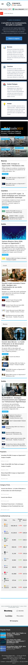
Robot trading (5, 129)
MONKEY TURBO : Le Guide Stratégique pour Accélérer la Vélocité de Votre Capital (16, 217)
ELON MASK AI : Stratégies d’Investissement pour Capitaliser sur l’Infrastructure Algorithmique (14, 400)
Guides (3, 224)
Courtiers (4, 191)
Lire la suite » (5, 173)
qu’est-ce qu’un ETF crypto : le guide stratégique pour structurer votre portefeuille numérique (14, 195)
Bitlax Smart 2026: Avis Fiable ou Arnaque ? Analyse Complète (7, 153)
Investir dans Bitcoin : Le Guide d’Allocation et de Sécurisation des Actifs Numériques (13, 344)
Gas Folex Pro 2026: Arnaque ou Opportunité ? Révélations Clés (16, 641)
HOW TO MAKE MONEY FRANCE (17, 420)
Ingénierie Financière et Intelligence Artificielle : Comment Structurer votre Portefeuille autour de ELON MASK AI (13, 418)
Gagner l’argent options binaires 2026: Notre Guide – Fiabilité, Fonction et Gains (14, 440)
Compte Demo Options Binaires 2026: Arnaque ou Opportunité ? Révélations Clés (14, 446)
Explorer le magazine (14, 38)
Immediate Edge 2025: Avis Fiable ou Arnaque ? (16, 647)
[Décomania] (14, 4)
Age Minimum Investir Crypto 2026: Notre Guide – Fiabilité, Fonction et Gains (13, 317)
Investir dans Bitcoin (14, 356)
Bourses (4, 161)
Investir (5, 265)
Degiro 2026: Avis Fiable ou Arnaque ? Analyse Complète (16, 634)
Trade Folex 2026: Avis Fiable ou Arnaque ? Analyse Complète (6, 142)
